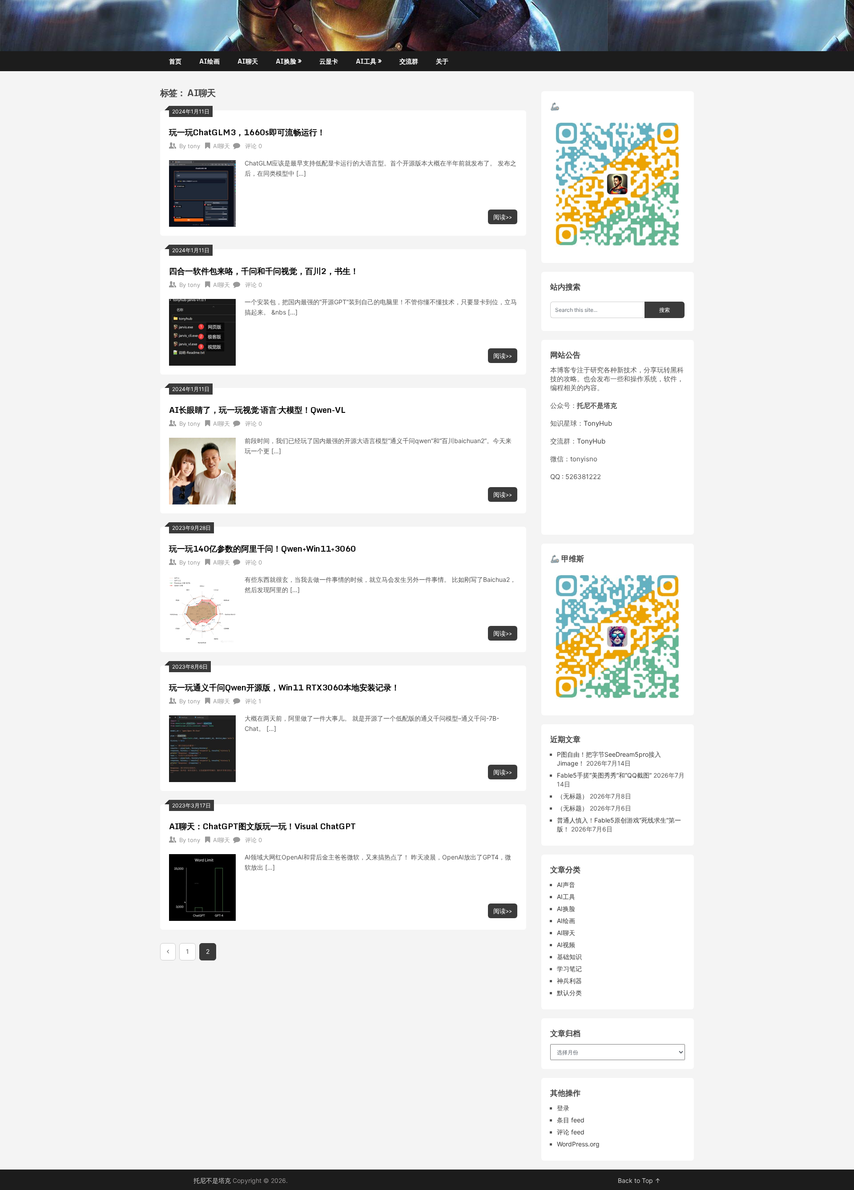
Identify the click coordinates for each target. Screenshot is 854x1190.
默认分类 (569, 992)
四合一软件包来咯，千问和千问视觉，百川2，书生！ (264, 271)
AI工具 (366, 61)
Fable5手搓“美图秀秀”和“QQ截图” (604, 775)
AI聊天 (248, 61)
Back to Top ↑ (639, 1180)
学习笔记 (569, 968)
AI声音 (566, 884)
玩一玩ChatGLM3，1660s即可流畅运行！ (247, 132)
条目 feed (570, 1120)
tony (194, 145)
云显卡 (328, 61)
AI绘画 (209, 61)
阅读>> (502, 217)
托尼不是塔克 (212, 1180)
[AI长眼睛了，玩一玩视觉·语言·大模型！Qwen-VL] (202, 470)
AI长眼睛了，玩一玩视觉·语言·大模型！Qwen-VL (257, 409)
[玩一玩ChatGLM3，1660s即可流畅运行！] (202, 192)
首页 (175, 61)
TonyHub (598, 423)
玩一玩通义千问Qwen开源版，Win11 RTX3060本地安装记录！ (284, 687)
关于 (442, 61)
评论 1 (253, 701)
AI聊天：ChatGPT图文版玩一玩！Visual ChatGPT (262, 826)
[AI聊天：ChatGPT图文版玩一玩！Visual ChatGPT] (202, 886)
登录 (563, 1108)
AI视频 (566, 944)
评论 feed (570, 1132)
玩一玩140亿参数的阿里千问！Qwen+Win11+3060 (262, 548)
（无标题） (572, 796)
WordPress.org (578, 1144)
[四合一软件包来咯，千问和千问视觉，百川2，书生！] (202, 331)
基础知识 (569, 956)
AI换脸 (286, 61)
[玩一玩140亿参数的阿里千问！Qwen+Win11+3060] (202, 608)
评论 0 (253, 145)
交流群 (408, 61)
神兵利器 (569, 980)
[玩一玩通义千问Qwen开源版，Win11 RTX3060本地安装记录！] (202, 747)
